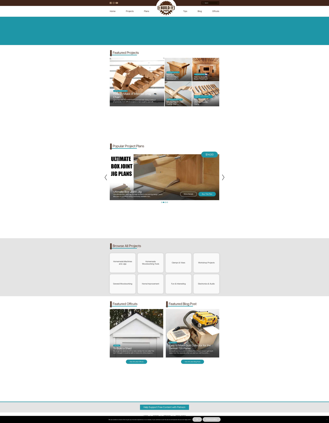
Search (218, 3)
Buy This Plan (207, 194)
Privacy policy (211, 419)
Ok (197, 419)
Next (223, 177)
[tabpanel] (164, 175)
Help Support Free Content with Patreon (164, 407)
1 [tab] (161, 202)
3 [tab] (165, 202)
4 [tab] (167, 202)
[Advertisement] (164, 31)
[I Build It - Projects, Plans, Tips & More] (166, 8)
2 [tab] (163, 202)
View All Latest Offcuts (137, 362)
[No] (327, 419)
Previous (106, 177)
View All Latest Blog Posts (192, 362)
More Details (188, 194)
